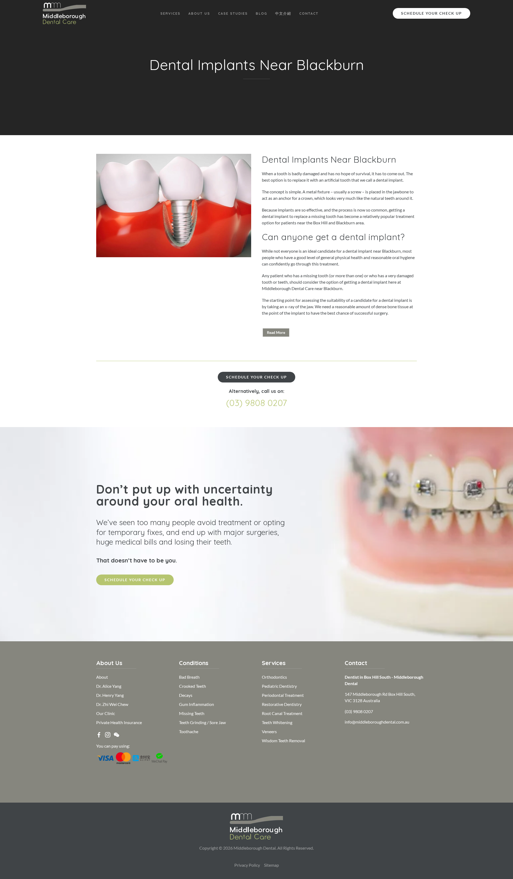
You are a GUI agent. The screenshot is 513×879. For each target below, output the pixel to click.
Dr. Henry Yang (110, 695)
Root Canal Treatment (282, 713)
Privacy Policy (247, 865)
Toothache (188, 731)
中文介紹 (283, 13)
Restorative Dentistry (282, 704)
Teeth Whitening (277, 722)
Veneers (269, 731)
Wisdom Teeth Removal (283, 740)
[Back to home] (64, 13)
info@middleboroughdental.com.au (377, 721)
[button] (116, 734)
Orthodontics (274, 676)
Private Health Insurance (119, 722)
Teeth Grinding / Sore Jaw (202, 722)
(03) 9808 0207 (256, 402)
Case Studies (233, 13)
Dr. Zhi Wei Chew (112, 704)
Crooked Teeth (192, 686)
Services (170, 13)
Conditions (193, 663)
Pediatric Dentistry (279, 686)
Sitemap (271, 865)
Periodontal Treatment (283, 695)
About (102, 676)
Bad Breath (189, 676)
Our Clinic (105, 713)
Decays (185, 695)
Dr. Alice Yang (108, 686)
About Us (199, 13)
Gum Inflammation (196, 704)
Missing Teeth (191, 713)
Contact (308, 13)
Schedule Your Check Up (431, 13)
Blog (261, 13)
